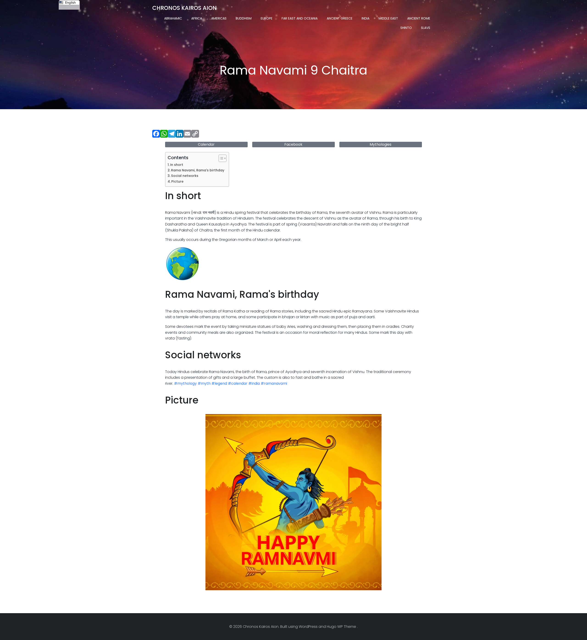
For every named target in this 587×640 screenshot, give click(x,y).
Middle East (388, 18)
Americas (219, 18)
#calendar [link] (237, 383)
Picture (177, 181)
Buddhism (244, 18)
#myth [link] (204, 383)
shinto (406, 27)
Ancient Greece (339, 18)
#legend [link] (219, 383)
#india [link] (254, 383)
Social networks (184, 175)
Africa (196, 18)
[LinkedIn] (179, 134)
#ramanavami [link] (274, 383)
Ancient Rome (418, 18)
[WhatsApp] (164, 134)
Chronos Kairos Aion (184, 8)
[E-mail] (187, 134)
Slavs (425, 27)
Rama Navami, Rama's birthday (197, 170)
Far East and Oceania (300, 18)
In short (176, 164)
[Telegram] (172, 134)
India (365, 18)
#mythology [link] (185, 383)
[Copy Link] (195, 134)
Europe (266, 18)
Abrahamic (173, 18)
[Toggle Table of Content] (220, 158)
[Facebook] (156, 134)
